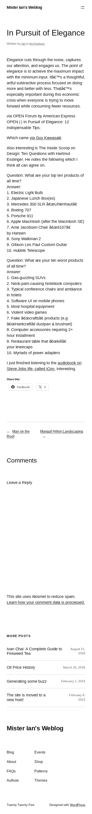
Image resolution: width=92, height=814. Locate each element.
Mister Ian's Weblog (24, 7)
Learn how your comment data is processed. (46, 602)
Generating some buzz (27, 681)
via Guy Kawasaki (45, 137)
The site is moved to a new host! (26, 697)
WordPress (77, 805)
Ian (23, 43)
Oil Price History (21, 667)
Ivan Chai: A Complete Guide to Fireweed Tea (34, 651)
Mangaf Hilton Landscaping (61, 431)
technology (37, 43)
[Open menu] (82, 7)
